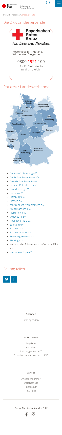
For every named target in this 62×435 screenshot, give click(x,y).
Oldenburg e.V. (18, 216)
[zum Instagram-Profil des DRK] (33, 414)
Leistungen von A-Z (31, 351)
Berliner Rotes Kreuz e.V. (23, 185)
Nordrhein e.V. (18, 212)
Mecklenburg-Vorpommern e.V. (27, 204)
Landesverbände (28, 14)
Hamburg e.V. (17, 196)
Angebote (31, 343)
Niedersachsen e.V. (20, 208)
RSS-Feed (31, 390)
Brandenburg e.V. (19, 189)
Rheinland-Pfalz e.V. (21, 220)
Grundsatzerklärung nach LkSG (31, 355)
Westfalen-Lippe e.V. (21, 252)
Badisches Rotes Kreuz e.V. (25, 177)
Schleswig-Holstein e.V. (22, 236)
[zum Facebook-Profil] (26, 414)
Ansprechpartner (31, 378)
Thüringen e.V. (18, 240)
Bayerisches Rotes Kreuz (23, 181)
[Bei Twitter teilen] (6, 279)
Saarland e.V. (17, 224)
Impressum (31, 386)
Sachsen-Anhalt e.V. (21, 232)
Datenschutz (31, 382)
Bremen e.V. (16, 193)
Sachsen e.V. (17, 228)
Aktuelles (31, 347)
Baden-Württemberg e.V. (23, 173)
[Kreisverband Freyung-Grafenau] (9, 6)
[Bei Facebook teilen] (14, 279)
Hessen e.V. (16, 200)
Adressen (16, 14)
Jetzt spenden (31, 320)
